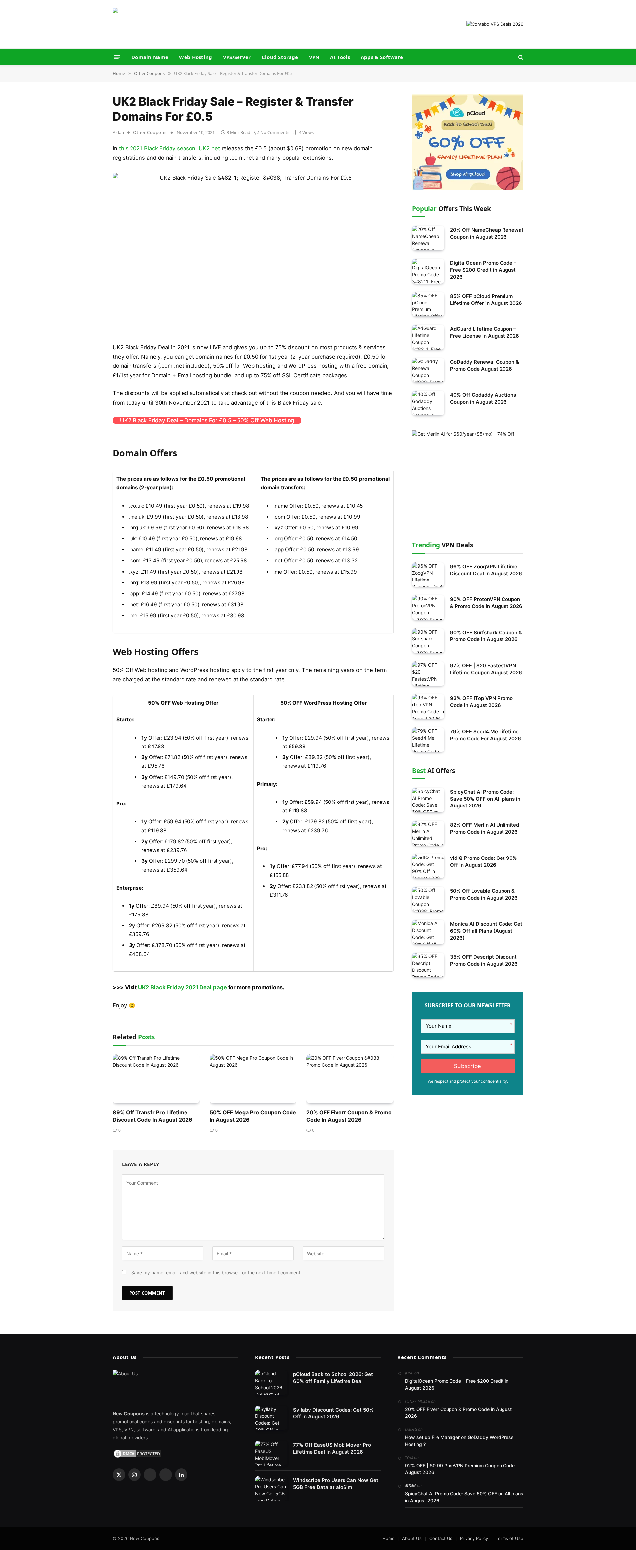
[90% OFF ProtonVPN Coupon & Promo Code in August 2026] (428, 607)
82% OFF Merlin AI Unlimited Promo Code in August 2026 (484, 828)
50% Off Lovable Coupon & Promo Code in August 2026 (484, 894)
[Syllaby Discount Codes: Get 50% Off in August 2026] (271, 1418)
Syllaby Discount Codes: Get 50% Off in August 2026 (333, 1413)
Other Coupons (149, 132)
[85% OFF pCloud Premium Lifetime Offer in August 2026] (428, 304)
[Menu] (117, 57)
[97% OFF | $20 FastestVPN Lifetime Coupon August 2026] (428, 673)
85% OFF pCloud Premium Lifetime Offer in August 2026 (486, 299)
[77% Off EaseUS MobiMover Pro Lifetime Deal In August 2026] (271, 1453)
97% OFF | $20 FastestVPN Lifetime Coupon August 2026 (486, 669)
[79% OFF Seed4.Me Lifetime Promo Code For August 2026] (428, 739)
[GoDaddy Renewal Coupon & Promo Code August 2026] (428, 370)
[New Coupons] (154, 24)
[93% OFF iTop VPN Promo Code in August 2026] (428, 706)
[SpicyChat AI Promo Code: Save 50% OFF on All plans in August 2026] (428, 800)
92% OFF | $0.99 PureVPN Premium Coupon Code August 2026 (460, 1469)
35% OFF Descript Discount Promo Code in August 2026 (484, 960)
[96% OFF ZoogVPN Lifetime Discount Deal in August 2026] (428, 574)
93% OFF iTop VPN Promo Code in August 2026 (481, 701)
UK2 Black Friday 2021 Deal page (182, 987)
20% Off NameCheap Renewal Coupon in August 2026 (486, 233)
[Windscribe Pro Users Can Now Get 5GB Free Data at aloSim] (271, 1488)
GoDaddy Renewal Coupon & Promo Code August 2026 (484, 365)
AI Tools (340, 57)
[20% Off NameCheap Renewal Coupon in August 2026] (428, 238)
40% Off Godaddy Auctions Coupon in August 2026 (483, 398)
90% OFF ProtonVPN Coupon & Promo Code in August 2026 (486, 602)
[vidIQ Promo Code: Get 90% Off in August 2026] (428, 866)
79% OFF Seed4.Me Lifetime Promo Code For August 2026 (485, 735)
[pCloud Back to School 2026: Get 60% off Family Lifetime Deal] (271, 1382)
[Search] (520, 57)
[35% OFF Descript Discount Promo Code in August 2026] (428, 965)
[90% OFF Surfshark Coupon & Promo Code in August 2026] (428, 640)
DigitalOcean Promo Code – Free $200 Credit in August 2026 (483, 270)
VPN (314, 57)
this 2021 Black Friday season (157, 148)
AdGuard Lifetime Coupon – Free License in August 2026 (484, 332)
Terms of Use (509, 1538)
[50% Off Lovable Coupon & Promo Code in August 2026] (428, 899)
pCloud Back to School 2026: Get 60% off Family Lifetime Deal (333, 1377)
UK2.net (209, 148)
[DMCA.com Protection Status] (137, 1453)
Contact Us (440, 1538)
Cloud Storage (280, 57)
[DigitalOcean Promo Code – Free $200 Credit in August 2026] (428, 271)
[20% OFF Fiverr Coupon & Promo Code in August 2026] (350, 1078)
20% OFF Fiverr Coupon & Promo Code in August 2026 (349, 1116)
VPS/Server (237, 57)
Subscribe (467, 1066)
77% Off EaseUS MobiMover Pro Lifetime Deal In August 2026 (332, 1448)
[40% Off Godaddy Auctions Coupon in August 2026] (428, 403)
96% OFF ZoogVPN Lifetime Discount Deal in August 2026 (486, 570)
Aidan (118, 132)
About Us (412, 1538)
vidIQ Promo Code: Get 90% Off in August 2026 (483, 861)
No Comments (274, 132)
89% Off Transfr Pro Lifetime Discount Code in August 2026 (152, 1116)
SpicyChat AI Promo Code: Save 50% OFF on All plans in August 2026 (485, 799)
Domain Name (150, 57)
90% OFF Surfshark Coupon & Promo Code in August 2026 (486, 635)
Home (388, 1538)
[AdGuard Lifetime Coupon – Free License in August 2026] (428, 337)
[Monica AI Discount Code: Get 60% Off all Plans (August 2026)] (428, 932)
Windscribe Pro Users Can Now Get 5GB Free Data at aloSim (335, 1483)
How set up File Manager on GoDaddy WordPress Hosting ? (459, 1440)
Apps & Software (382, 57)
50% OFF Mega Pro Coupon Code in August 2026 (253, 1116)
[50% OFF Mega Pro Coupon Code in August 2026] (253, 1078)
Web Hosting (195, 57)
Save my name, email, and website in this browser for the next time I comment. (216, 1272)
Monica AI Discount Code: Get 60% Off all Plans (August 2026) (486, 931)
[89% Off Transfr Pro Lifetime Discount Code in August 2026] (156, 1078)
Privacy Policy (474, 1538)
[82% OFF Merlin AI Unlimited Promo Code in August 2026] (428, 833)
